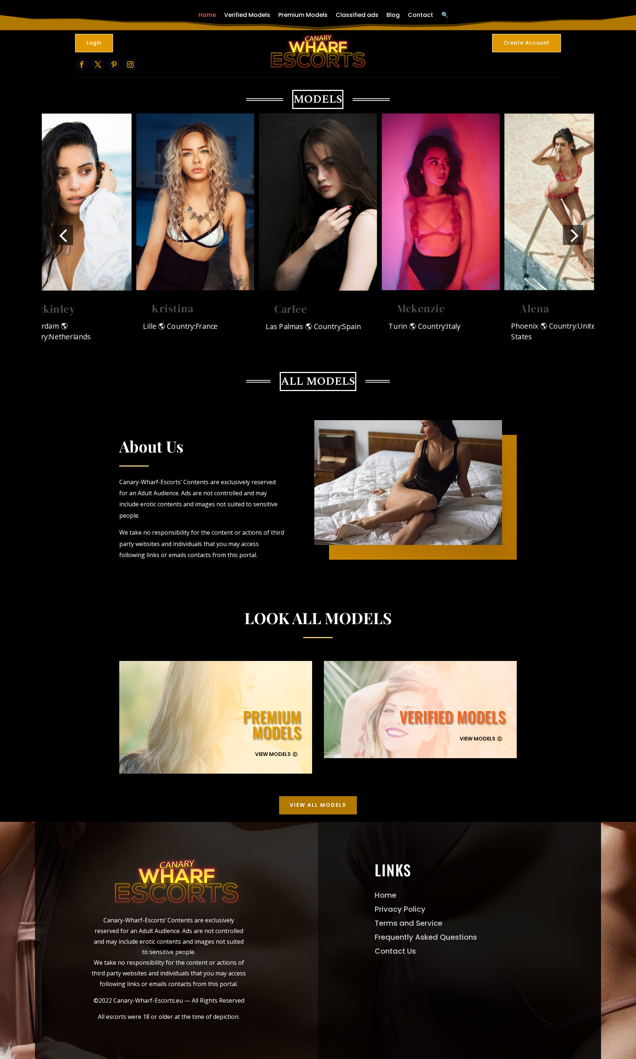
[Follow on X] (98, 64)
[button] (63, 235)
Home (207, 15)
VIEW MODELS (273, 754)
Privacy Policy (400, 909)
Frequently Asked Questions (426, 937)
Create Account (527, 42)
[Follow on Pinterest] (114, 64)
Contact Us (395, 951)
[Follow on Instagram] (130, 64)
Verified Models (247, 15)
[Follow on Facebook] (81, 64)
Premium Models (303, 15)
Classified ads (357, 15)
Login (94, 42)
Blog (393, 15)
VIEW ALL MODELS (318, 805)
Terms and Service (408, 923)
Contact (420, 15)
